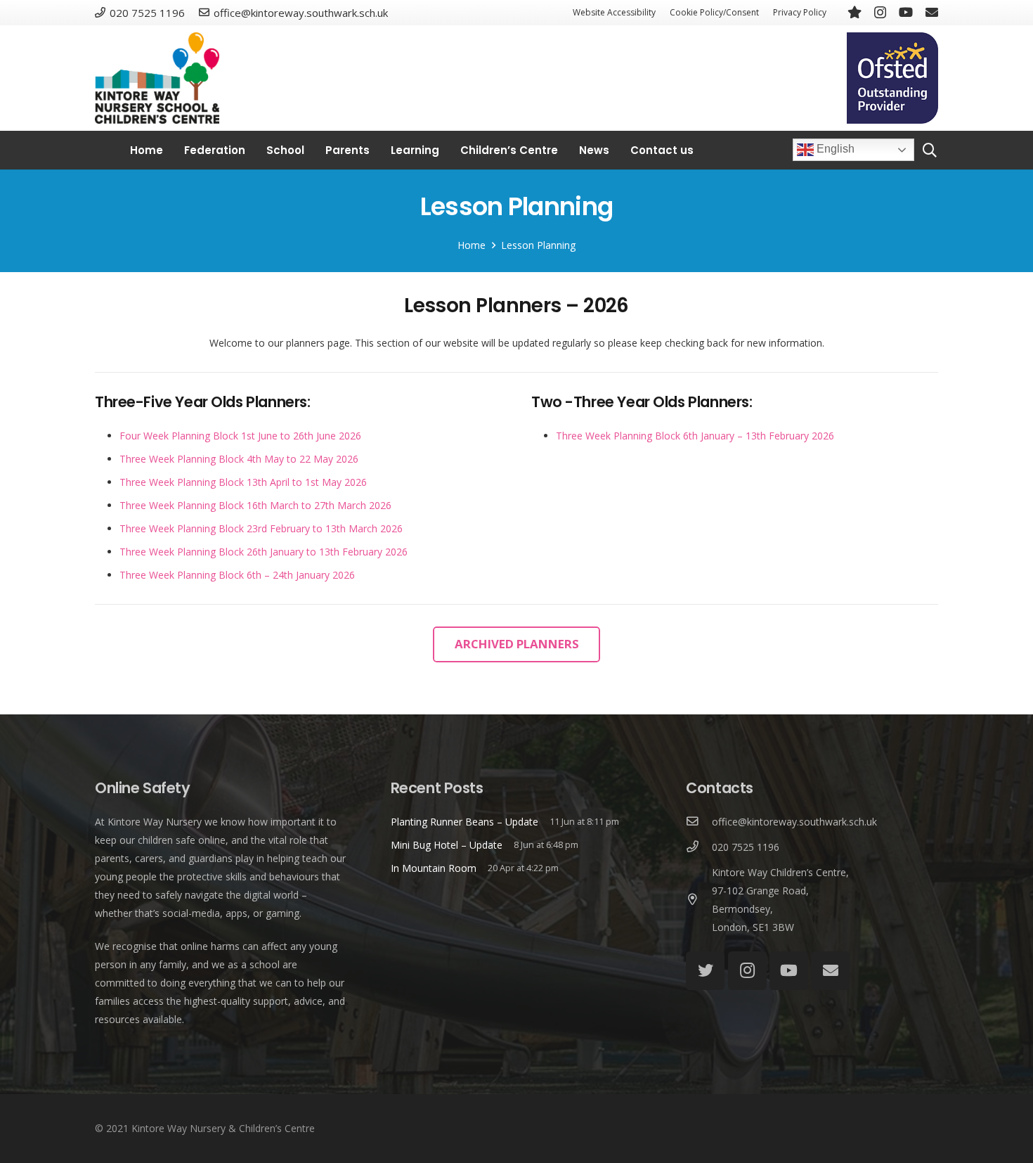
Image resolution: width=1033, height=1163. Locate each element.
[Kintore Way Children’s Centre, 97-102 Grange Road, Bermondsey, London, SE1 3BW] (699, 900)
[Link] (157, 78)
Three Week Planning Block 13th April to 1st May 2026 (243, 482)
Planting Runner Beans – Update (464, 821)
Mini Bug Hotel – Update (446, 845)
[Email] (931, 12)
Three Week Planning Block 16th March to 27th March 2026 (255, 505)
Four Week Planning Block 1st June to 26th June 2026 (240, 435)
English (834, 149)
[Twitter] (705, 970)
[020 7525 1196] (699, 847)
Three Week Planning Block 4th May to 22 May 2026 (238, 458)
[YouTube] (906, 12)
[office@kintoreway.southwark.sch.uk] (699, 822)
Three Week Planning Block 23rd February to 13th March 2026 (261, 528)
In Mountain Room (433, 868)
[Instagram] (880, 13)
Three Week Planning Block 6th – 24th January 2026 (237, 575)
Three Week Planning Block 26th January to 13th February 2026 (263, 551)
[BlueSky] (854, 12)
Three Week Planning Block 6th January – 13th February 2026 (695, 435)
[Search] (929, 150)
